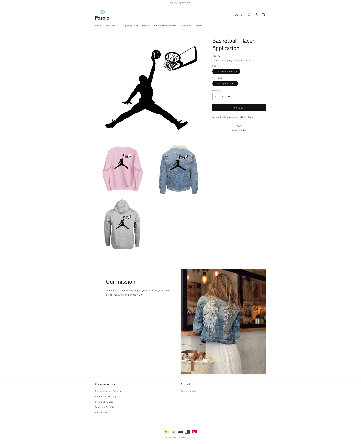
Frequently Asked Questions (109, 391)
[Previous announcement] (96, 3)
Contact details (188, 391)
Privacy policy (101, 412)
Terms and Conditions (105, 407)
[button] (111, 25)
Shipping (228, 60)
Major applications (225, 83)
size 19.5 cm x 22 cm (226, 71)
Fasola (176, 437)
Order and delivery (104, 401)
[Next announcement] (265, 3)
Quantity (216, 90)
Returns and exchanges (106, 396)
